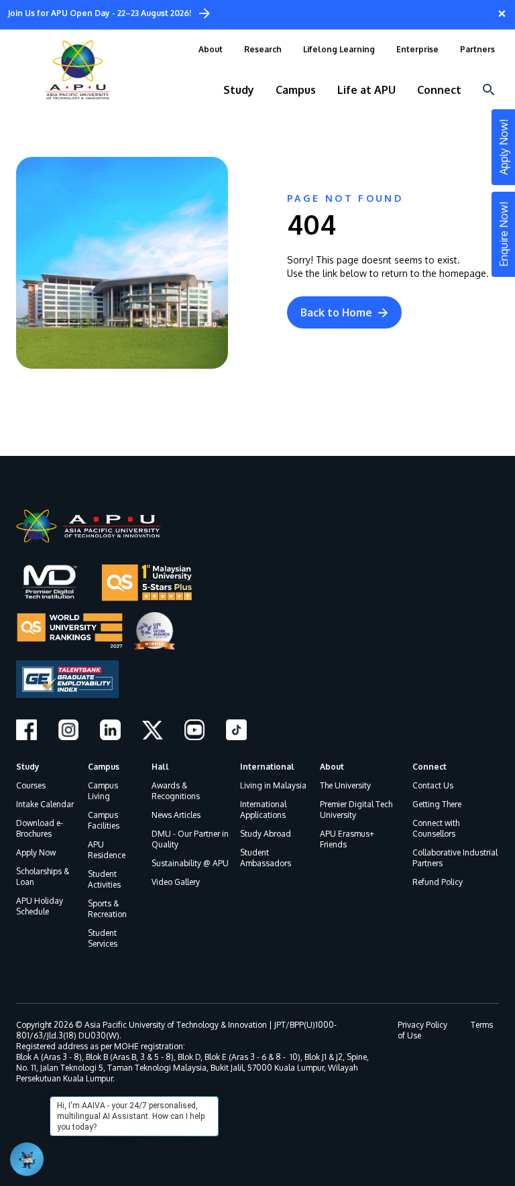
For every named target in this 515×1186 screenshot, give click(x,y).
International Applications (263, 809)
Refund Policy (437, 882)
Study (28, 767)
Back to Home (336, 312)
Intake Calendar (45, 804)
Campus (103, 767)
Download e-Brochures (39, 828)
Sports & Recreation (107, 908)
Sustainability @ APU (190, 863)
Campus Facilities (103, 820)
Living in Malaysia (273, 785)
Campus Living (103, 790)
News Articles (176, 815)
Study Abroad (265, 834)
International (267, 767)
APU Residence (106, 849)
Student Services (102, 938)
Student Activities (104, 879)
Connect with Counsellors (435, 828)
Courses (31, 785)
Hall (160, 767)
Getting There (436, 804)
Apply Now (36, 852)
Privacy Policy (422, 1025)
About (332, 767)
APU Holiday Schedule (39, 906)
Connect (429, 767)
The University (345, 785)
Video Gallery (176, 882)
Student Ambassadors (265, 857)
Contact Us (432, 785)
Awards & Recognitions (176, 790)
